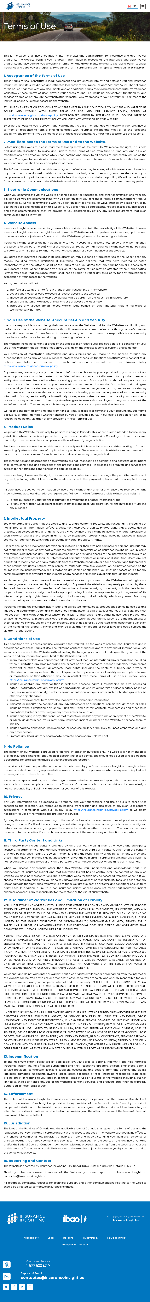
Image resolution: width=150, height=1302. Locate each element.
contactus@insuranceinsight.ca (53, 1278)
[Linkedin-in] (22, 1287)
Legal (51, 1238)
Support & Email (31, 1273)
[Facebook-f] (14, 1287)
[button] (143, 6)
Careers (68, 1238)
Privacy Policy (90, 1238)
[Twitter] (6, 1287)
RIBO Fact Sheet (117, 1238)
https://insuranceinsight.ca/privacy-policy (31, 116)
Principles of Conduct (75, 1245)
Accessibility (31, 1238)
